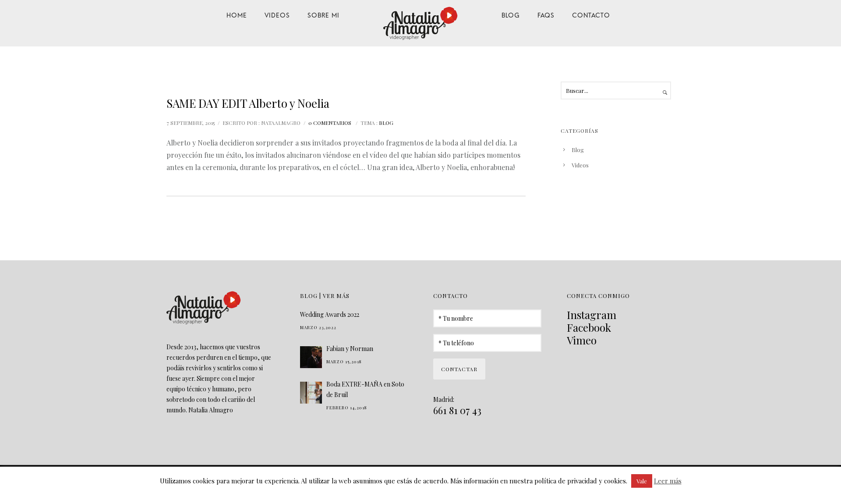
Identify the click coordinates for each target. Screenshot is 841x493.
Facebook (589, 327)
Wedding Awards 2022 (329, 314)
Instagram (591, 315)
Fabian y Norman (349, 348)
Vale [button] (641, 481)
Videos (277, 14)
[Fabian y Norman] (311, 357)
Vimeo (582, 340)
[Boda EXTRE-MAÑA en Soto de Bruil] (311, 393)
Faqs (546, 14)
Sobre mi (323, 14)
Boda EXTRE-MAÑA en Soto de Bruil (365, 389)
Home (237, 14)
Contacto (591, 14)
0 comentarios (329, 122)
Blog (511, 14)
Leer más (668, 480)
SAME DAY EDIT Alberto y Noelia (247, 103)
